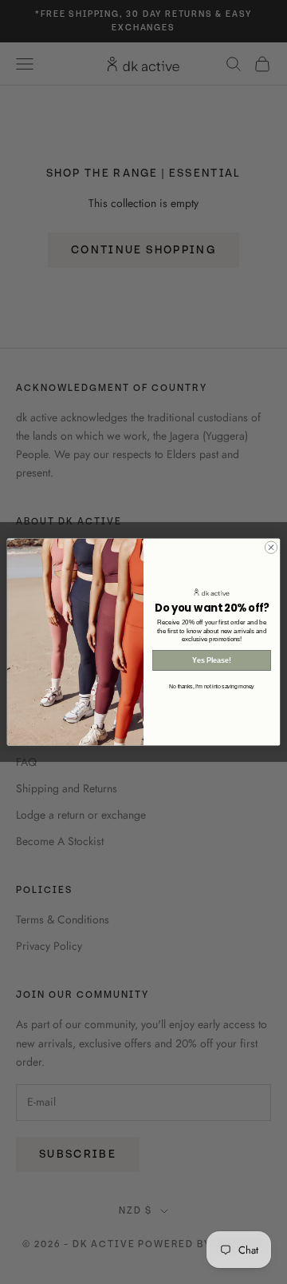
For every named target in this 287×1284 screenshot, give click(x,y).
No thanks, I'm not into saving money (211, 686)
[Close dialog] (271, 547)
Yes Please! (211, 660)
